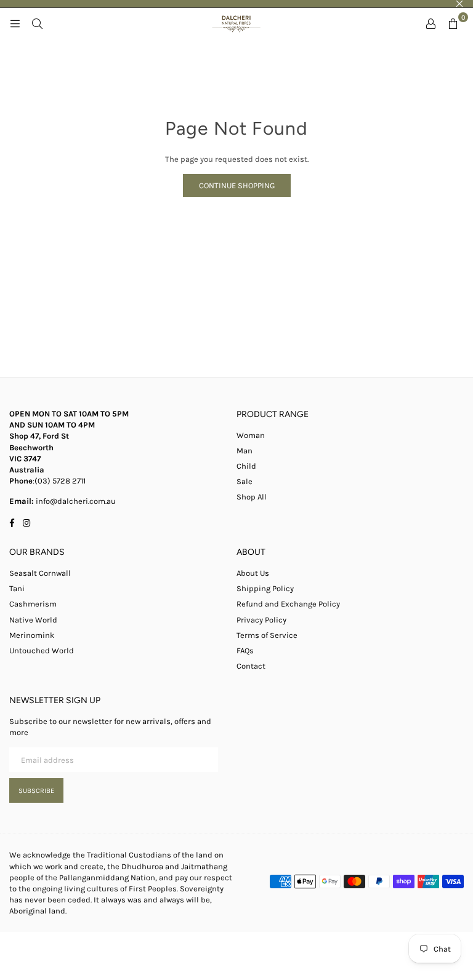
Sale (244, 481)
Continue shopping (237, 185)
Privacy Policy (261, 619)
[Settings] (430, 23)
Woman (250, 435)
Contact (250, 666)
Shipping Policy (265, 588)
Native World (33, 619)
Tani (17, 588)
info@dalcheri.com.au (75, 501)
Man (244, 450)
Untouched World (41, 650)
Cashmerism (33, 603)
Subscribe (36, 791)
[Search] (37, 23)
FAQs (245, 650)
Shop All (251, 496)
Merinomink (31, 635)
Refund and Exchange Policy (288, 603)
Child (246, 466)
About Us (252, 573)
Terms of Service (266, 635)
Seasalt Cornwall (40, 573)
